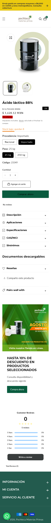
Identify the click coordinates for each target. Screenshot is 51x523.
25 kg (8, 155)
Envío (21, 121)
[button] (25, 290)
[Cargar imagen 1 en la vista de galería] (10, 88)
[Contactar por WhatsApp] (6, 516)
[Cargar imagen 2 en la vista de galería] (25, 88)
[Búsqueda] (40, 18)
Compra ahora (17, 389)
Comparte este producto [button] (20, 278)
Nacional (11, 142)
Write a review (25, 457)
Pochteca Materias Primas (29, 519)
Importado (27, 142)
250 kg (21, 155)
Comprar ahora (25, 194)
